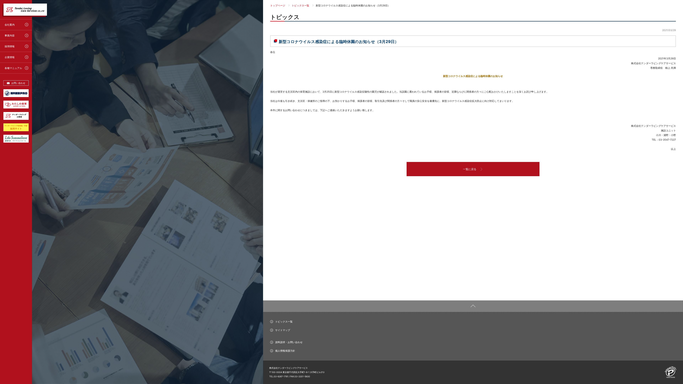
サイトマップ (282, 330)
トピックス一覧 (284, 321)
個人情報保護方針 (285, 350)
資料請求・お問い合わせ (289, 342)
